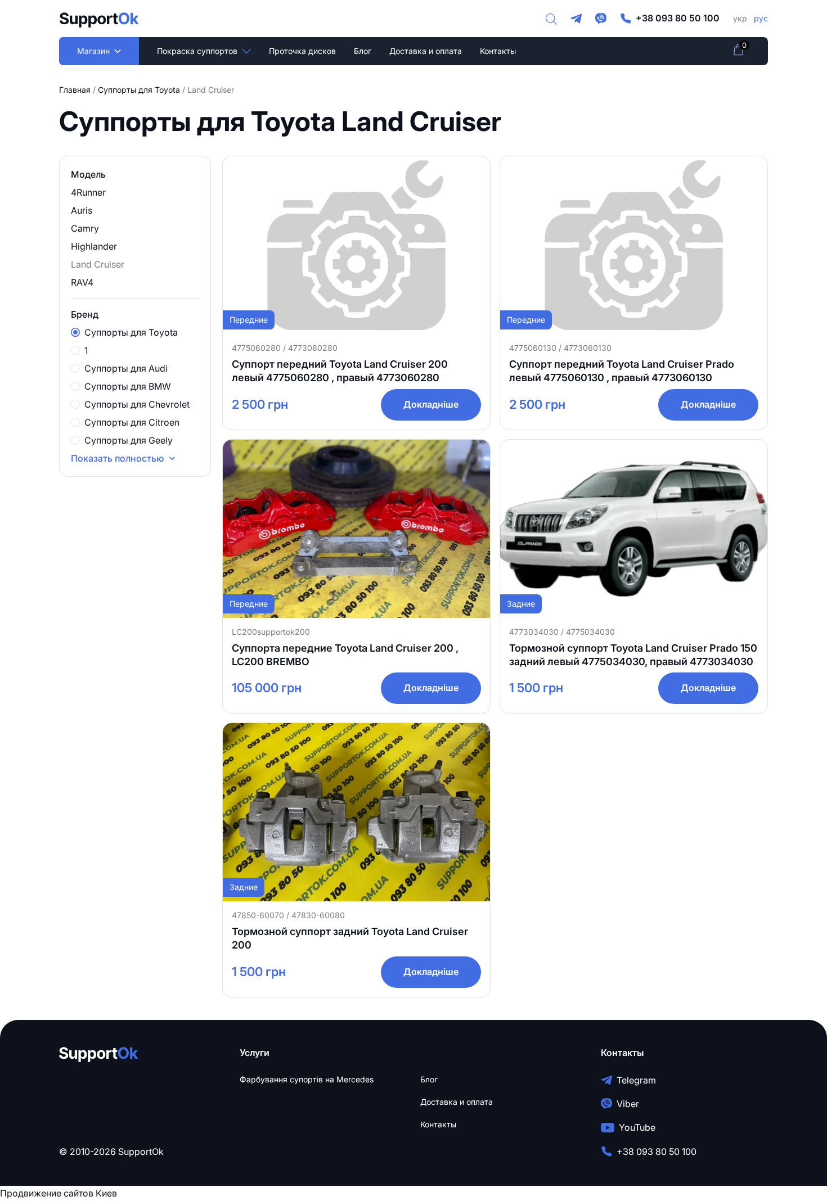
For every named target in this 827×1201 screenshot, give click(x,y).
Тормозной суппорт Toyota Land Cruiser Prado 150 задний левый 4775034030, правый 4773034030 (633, 654)
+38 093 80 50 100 (678, 18)
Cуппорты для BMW (127, 386)
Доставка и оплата (425, 51)
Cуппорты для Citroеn (131, 422)
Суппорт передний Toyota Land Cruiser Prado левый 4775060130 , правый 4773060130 (621, 370)
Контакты (498, 51)
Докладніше (431, 404)
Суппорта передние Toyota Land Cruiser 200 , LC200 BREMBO (345, 654)
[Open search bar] (551, 18)
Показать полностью (117, 458)
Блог (362, 51)
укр (740, 18)
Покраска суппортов (197, 51)
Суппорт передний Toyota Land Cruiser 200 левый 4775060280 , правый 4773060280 (340, 370)
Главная (75, 89)
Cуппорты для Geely (128, 440)
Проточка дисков (302, 51)
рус (761, 18)
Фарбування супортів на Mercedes (307, 1079)
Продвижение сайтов (46, 1193)
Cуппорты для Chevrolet (137, 404)
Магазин (93, 51)
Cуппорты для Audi (126, 368)
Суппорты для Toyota (139, 89)
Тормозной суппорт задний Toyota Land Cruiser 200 (350, 938)
